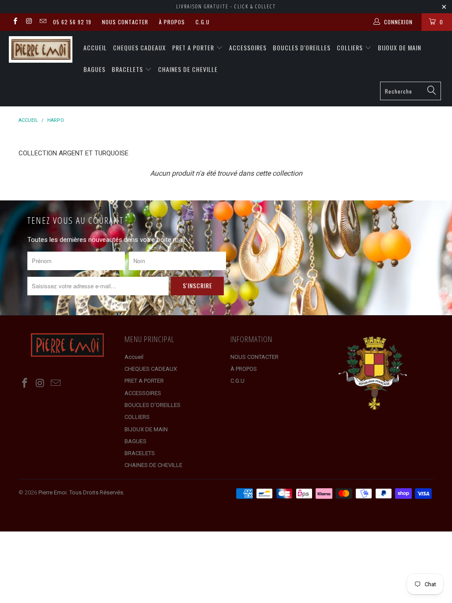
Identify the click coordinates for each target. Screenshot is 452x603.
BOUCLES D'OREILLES (302, 47)
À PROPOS (172, 22)
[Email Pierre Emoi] (42, 22)
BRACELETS (128, 69)
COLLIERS (351, 47)
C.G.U (203, 22)
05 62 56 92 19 (72, 22)
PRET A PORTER (194, 47)
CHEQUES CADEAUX (139, 47)
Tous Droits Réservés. (96, 492)
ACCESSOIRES (248, 47)
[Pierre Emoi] (40, 49)
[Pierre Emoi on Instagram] (28, 22)
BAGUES (94, 69)
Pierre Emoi (52, 492)
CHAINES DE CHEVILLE (188, 69)
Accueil (95, 47)
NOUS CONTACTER (125, 22)
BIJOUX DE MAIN (399, 47)
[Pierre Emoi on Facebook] (15, 22)
